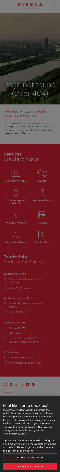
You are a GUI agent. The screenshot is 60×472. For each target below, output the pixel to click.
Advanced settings (30, 457)
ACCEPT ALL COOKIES (30, 466)
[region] (30, 434)
